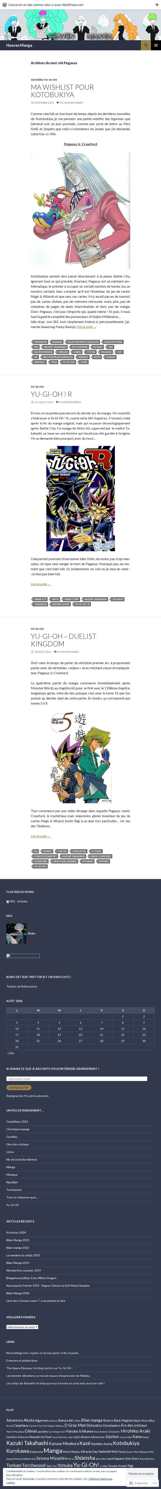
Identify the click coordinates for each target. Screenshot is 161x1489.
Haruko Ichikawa (79, 1431)
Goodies (37, 79)
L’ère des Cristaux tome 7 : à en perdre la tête (35, 1300)
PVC (119, 352)
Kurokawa (17, 1451)
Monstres (40, 861)
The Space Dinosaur (19, 1368)
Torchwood (13, 1189)
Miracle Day (89, 1451)
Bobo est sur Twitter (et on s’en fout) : (38, 977)
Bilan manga (92, 1420)
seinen (27, 1458)
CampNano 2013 (17, 1121)
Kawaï (145, 1437)
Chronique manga (17, 1129)
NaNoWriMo (108, 1451)
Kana (137, 1436)
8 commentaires (70, 402)
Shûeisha (85, 1458)
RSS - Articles (19, 901)
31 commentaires (71, 102)
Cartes (62, 851)
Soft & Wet (101, 1458)
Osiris (77, 352)
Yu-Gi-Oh (50, 79)
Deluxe (60, 1425)
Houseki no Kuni (40, 1437)
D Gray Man (75, 1425)
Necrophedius (43, 352)
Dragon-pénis (113, 341)
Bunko (47, 851)
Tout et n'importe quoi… (22, 1197)
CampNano (21, 1425)
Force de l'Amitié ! (45, 856)
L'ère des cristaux (17, 1144)
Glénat (31, 1430)
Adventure (14, 1420)
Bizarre (108, 1420)
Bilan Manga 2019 (17, 1263)
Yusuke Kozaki (117, 1466)
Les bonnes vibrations (20, 1375)
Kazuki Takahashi (55, 347)
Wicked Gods (60, 604)
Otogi (91, 352)
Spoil (110, 1458)
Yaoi (55, 1466)
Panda (122, 1451)
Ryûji (97, 357)
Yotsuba (65, 1465)
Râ (36, 357)
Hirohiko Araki (135, 1431)
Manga (10, 1167)
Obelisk (63, 352)
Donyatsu (94, 1425)
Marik (66, 1451)
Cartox (33, 1425)
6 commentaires (68, 651)
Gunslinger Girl (57, 1431)
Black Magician (123, 1420)
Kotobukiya (80, 347)
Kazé (84, 1443)
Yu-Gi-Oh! (69, 362)
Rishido (83, 357)
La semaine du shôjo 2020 (23, 1255)
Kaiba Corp (72, 599)
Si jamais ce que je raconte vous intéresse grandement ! (52, 1068)
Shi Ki (71, 1458)
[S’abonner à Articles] (7, 901)
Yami (49, 1466)
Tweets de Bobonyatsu (21, 986)
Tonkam (13, 1465)
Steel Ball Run (147, 1458)
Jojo (70, 1437)
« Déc (10, 1053)
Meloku (75, 1451)
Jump (122, 1437)
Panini (129, 1451)
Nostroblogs (14, 1353)
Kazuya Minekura (64, 1443)
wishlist (39, 362)
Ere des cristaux (134, 1425)
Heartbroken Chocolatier (107, 1431)
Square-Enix (122, 1458)
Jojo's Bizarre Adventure (89, 1437)
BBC (71, 1420)
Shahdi (110, 357)
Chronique (49, 1425)
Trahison (40, 604)
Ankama (53, 1420)
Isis (36, 347)
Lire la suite (87, 327)
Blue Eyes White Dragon (83, 341)
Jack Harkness (60, 1437)
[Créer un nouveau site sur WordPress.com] (80, 4)
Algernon (41, 1420)
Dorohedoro (112, 1425)
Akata (29, 1420)
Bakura (57, 341)
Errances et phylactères (22, 1360)
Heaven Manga (19, 45)
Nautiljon (12, 1182)
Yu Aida (103, 1466)
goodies (43, 1431)
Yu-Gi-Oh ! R (51, 394)
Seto (33, 1458)
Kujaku (98, 347)
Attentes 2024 (16, 1232)
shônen (104, 861)
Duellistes (79, 851)
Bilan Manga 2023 (17, 1240)
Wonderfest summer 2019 (23, 1270)
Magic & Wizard (101, 856)
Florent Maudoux (15, 1431)
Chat (39, 1425)
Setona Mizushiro (52, 1458)
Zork (83, 362)
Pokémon (144, 1451)
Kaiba (129, 1437)
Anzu (55, 599)
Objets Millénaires (65, 861)
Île (36, 851)
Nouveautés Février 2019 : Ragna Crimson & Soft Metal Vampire (48, 1285)
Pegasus (106, 352)
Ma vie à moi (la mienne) (21, 1159)
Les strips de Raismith (20, 1383)
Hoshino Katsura (17, 1437)
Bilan (77, 1420)
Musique (12, 1174)
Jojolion (112, 1436)
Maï (110, 347)
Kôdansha (36, 1451)
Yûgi (54, 362)
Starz (135, 1458)
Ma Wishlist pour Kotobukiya (62, 91)
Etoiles (96, 851)
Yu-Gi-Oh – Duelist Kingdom (63, 640)
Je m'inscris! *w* (18, 1087)
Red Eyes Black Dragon (58, 357)
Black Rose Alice (144, 1420)
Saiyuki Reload (14, 1458)
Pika (136, 1451)
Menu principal (156, 45)
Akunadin (40, 341)
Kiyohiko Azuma (101, 1444)
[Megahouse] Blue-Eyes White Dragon (31, 1278)
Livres (10, 1152)
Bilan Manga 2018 (17, 1293)
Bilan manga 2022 (17, 1247)
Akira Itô (40, 599)
